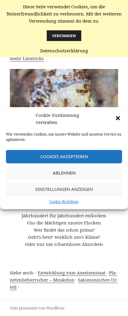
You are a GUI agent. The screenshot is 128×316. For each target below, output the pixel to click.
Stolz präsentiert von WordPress (37, 308)
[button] (118, 118)
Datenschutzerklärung (64, 51)
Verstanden (64, 35)
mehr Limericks (27, 58)
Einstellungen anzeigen (64, 189)
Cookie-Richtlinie (64, 201)
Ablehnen (64, 173)
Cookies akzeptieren (64, 156)
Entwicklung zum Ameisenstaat (72, 273)
